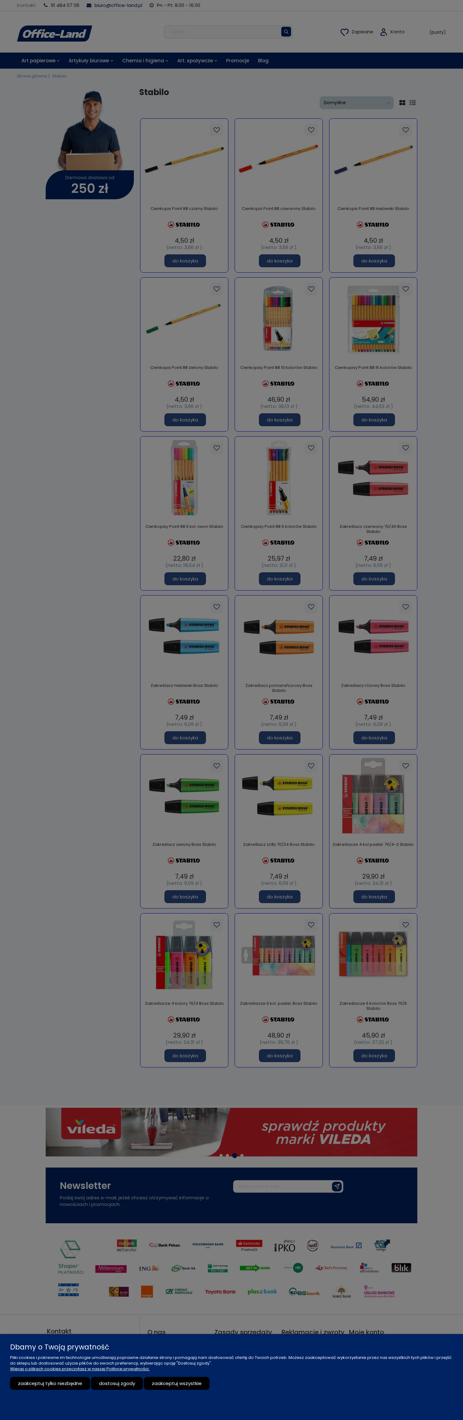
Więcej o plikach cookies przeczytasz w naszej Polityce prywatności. (80, 1369)
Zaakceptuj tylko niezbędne (50, 1383)
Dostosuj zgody (117, 1383)
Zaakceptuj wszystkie (177, 1383)
